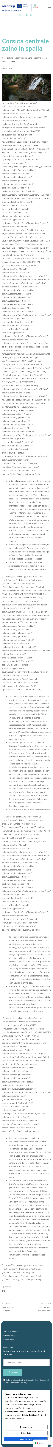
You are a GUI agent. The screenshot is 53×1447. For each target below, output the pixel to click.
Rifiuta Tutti (26, 1433)
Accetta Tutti (26, 1439)
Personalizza (26, 1427)
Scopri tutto (7, 68)
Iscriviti (15, 1372)
